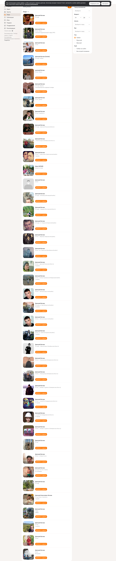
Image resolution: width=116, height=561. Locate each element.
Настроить (105, 3)
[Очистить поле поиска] (66, 7)
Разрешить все (94, 3)
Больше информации (31, 4)
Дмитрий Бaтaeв (40, 509)
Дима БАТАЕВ (39, 166)
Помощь (15, 33)
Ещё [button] (10, 35)
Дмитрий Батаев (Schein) (42, 56)
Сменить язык (7, 31)
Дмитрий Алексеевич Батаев (43, 495)
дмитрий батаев (40, 70)
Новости (6, 35)
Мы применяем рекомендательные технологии (12, 39)
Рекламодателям (8, 33)
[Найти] (70, 6)
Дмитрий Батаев (40, 15)
